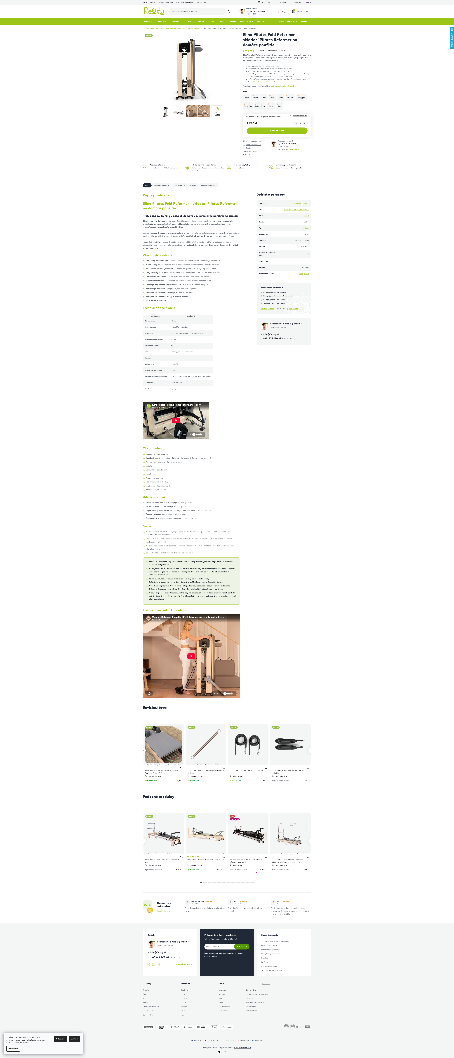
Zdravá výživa (251, 990)
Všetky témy (266, 984)
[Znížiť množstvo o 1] (296, 123)
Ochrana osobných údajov (270, 950)
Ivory (164, 765)
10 (247, 882)
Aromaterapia (251, 1007)
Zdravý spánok (224, 1011)
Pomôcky (184, 998)
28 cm (301, 274)
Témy (182, 1015)
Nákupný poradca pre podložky (274, 292)
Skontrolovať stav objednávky (272, 970)
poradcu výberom (293, 149)
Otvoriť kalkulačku (276, 86)
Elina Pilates (253, 151)
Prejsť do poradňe (267, 309)
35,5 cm (306, 274)
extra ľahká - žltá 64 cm (204, 765)
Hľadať (229, 11)
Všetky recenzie (163, 911)
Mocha (149, 765)
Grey (289, 854)
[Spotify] (158, 964)
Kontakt (152, 2)
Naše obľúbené (251, 1011)
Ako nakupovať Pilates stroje (263, 82)
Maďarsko (230, 1040)
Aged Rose (297, 854)
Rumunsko (259, 1040)
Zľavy (183, 1011)
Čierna (150, 854)
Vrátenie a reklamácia (165, 2)
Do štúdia (306, 228)
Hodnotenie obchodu (269, 966)
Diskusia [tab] (193, 185)
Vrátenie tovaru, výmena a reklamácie (275, 941)
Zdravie (183, 1002)
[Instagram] (153, 964)
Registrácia (297, 2)
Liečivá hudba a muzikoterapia (257, 994)
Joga (220, 998)
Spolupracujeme (148, 1011)
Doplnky (184, 1007)
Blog (262, 2)
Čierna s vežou (160, 854)
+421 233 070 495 (257, 11)
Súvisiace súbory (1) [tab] (161, 185)
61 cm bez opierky (290, 209)
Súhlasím (74, 1039)
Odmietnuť (60, 1039)
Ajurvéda (222, 994)
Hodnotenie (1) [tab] (179, 185)
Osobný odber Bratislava (184, 2)
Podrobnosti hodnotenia (277, 50)
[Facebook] (149, 964)
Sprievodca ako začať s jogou (274, 303)
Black (277, 854)
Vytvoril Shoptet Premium (228, 1052)
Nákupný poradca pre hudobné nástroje (277, 296)
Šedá (169, 854)
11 (252, 882)
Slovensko (197, 1040)
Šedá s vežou (177, 854)
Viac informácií (288, 86)
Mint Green (172, 765)
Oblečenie (184, 990)
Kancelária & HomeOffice (255, 1002)
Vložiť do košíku (277, 131)
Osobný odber (148, 1015)
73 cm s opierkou (303, 209)
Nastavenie (13, 1049)
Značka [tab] (208, 185)
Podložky (184, 994)
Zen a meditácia (224, 1007)
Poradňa (264, 958)
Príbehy (145, 1002)
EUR (272, 2)
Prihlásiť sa (242, 946)
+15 (217, 113)
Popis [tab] (147, 185)
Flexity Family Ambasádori (270, 954)
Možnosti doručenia (300, 115)
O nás (145, 2)
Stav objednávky (201, 2)
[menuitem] (150, 21)
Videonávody (294, 309)
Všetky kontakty (183, 964)
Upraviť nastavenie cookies (242, 1048)
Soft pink (157, 765)
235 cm (306, 216)
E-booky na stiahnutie (151, 1007)
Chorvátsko (244, 1040)
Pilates (221, 1002)
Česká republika (213, 1040)
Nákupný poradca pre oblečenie (274, 299)
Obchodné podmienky (269, 945)
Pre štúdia (249, 998)
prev (143, 750)
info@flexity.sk (271, 334)
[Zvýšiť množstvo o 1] (304, 123)
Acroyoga (222, 990)
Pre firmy (264, 962)
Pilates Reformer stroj (301, 203)
